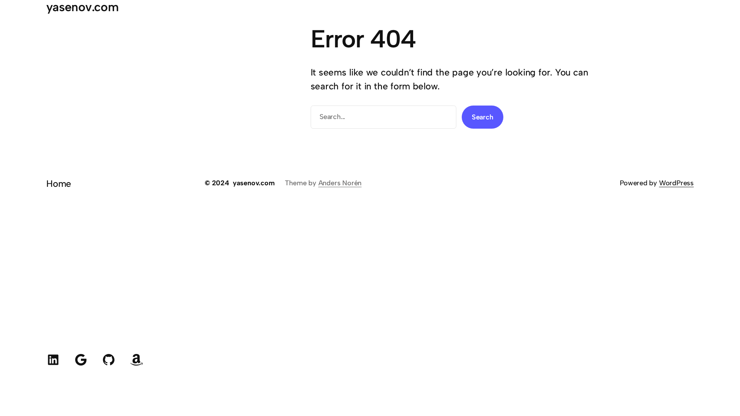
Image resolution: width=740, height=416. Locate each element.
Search (482, 117)
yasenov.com (254, 183)
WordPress (676, 183)
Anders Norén (340, 183)
